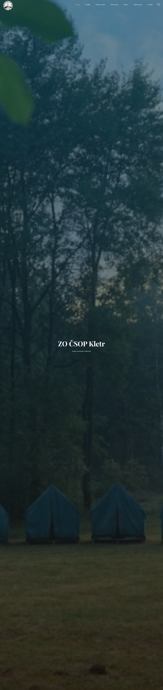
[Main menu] (158, 4)
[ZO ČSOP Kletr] (8, 5)
